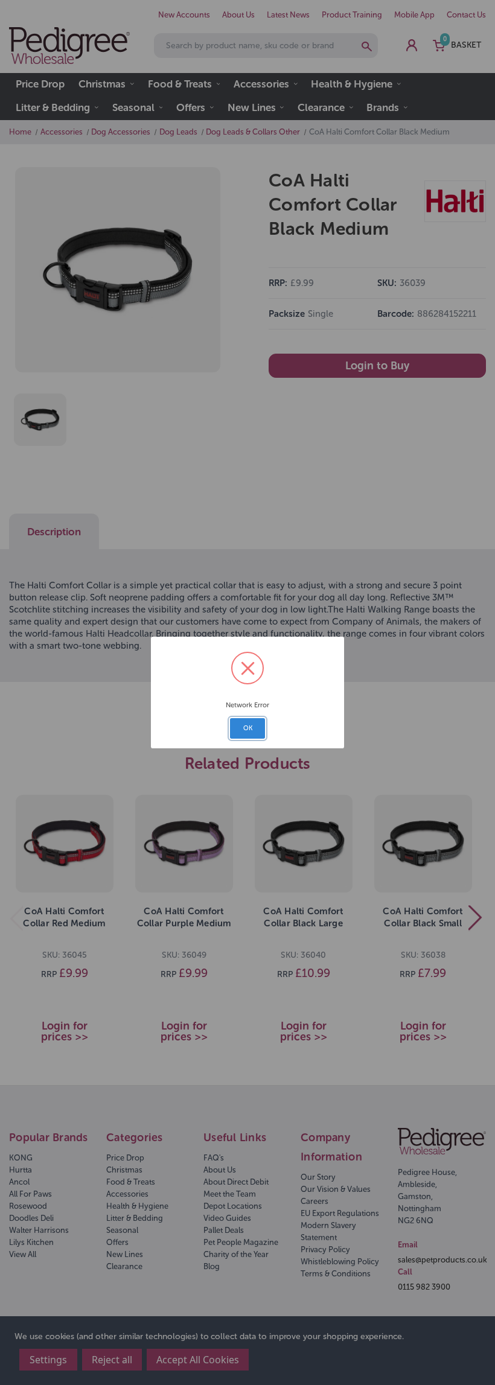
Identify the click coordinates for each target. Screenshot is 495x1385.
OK (247, 728)
